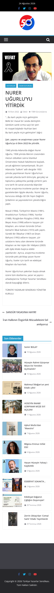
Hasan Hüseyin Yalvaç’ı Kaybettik (35, 464)
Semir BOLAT (30, 347)
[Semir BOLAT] (12, 350)
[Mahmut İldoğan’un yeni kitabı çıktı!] (12, 389)
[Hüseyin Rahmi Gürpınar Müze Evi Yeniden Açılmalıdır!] (12, 369)
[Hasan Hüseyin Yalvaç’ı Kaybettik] (12, 467)
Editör (25, 111)
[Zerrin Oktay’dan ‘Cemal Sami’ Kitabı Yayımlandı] (12, 520)
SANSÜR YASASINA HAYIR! (21, 312)
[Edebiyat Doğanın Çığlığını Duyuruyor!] (12, 501)
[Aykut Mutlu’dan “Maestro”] (12, 430)
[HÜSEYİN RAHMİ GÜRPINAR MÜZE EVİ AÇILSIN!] (12, 410)
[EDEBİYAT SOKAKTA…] (12, 485)
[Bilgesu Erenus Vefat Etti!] (12, 449)
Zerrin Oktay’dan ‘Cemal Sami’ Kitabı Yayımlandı (36, 517)
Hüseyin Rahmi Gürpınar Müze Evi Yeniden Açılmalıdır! (36, 365)
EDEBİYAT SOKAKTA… (35, 481)
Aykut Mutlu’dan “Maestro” (32, 427)
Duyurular (11, 86)
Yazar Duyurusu (25, 86)
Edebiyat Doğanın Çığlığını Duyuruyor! (34, 498)
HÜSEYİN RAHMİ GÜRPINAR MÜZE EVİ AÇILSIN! (34, 406)
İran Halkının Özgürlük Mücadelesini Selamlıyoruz (25, 322)
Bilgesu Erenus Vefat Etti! (34, 446)
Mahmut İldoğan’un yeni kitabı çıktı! (36, 386)
